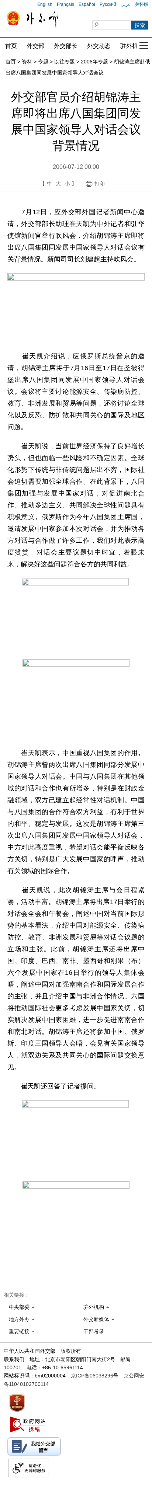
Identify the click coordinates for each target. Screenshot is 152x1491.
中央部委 (19, 1307)
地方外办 (19, 1319)
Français (65, 4)
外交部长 (65, 46)
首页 (11, 46)
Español (87, 4)
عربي (126, 4)
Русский (108, 4)
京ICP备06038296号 (94, 1376)
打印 (99, 184)
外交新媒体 (96, 1319)
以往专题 (64, 62)
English (44, 4)
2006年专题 (94, 62)
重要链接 (19, 1331)
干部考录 (93, 1331)
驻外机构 (132, 46)
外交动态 (99, 46)
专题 (43, 62)
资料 (27, 62)
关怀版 (141, 4)
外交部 (35, 46)
